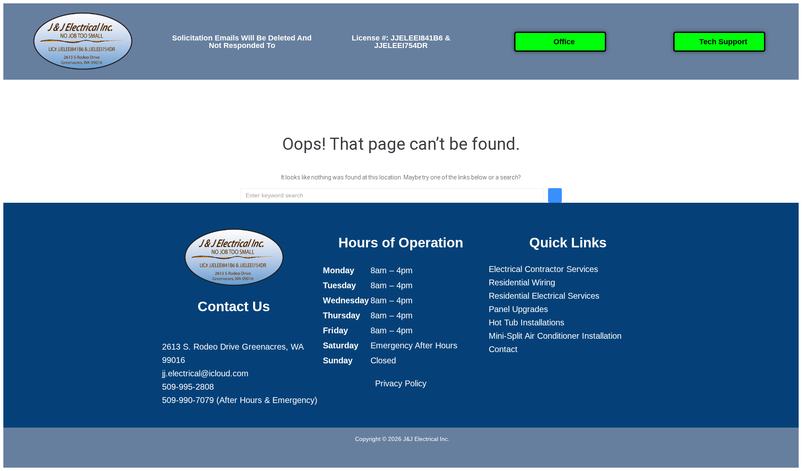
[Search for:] (392, 195)
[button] (307, 100)
